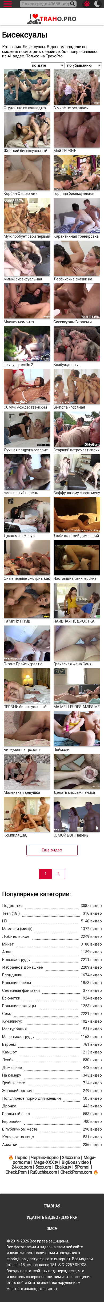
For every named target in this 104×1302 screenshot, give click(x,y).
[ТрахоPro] (52, 17)
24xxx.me (71, 1157)
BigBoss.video (75, 1162)
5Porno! (82, 1167)
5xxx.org (43, 1167)
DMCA (52, 1229)
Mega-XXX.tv (46, 1162)
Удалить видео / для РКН (52, 1217)
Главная (52, 1206)
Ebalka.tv (63, 1167)
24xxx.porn (22, 1167)
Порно (21, 1157)
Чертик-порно (45, 1157)
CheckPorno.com (76, 1172)
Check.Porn (16, 1172)
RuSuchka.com (43, 1172)
